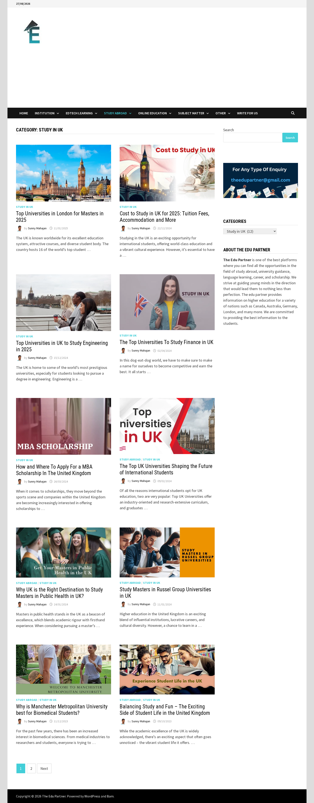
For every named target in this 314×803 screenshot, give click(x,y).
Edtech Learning (79, 113)
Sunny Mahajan (37, 228)
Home (23, 113)
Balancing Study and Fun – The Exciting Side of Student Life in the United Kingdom (165, 709)
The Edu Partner (54, 796)
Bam (110, 796)
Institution (44, 113)
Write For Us (247, 113)
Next (44, 768)
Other (221, 113)
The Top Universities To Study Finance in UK (166, 342)
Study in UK (24, 207)
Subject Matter (191, 113)
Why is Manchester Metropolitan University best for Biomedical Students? (61, 709)
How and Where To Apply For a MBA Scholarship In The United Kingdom (54, 470)
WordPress (92, 796)
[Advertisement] (157, 76)
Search (228, 129)
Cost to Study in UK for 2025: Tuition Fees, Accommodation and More (164, 216)
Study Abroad (115, 113)
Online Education (152, 113)
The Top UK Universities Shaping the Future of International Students (166, 469)
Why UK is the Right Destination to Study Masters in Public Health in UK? (59, 593)
